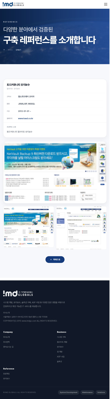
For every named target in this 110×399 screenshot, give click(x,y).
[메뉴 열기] (106, 4)
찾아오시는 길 (8, 347)
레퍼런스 (10, 50)
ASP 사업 (60, 357)
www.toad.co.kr (25, 118)
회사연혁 (6, 342)
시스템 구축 (61, 337)
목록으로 (56, 259)
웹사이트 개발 (62, 342)
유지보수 (60, 347)
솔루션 (59, 361)
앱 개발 (59, 352)
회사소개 (6, 313)
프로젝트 (6, 374)
